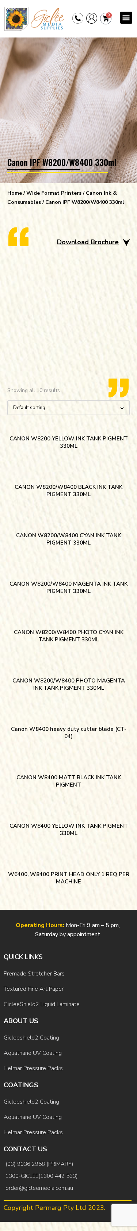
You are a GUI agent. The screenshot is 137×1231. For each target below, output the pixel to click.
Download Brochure (88, 242)
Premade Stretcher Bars (34, 974)
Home (14, 193)
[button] (126, 18)
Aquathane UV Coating (33, 1053)
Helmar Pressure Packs (33, 1068)
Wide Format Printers (53, 193)
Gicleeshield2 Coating (31, 1038)
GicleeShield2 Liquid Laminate (42, 1004)
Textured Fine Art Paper (34, 989)
